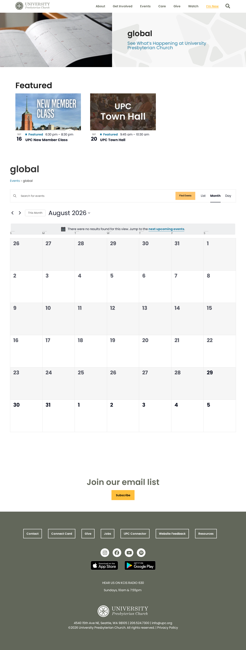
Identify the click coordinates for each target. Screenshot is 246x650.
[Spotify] (141, 552)
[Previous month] (12, 213)
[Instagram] (105, 552)
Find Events (185, 195)
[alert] (123, 229)
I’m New (212, 6)
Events (145, 6)
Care (162, 6)
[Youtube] (129, 552)
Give (177, 6)
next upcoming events (166, 229)
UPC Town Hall (112, 139)
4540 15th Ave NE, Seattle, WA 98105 (100, 623)
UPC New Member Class (46, 139)
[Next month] (19, 213)
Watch (193, 6)
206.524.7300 (139, 623)
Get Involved (122, 6)
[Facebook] (117, 552)
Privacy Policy (167, 627)
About (100, 6)
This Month (35, 213)
